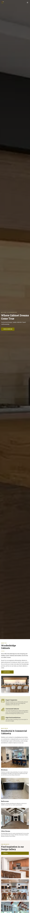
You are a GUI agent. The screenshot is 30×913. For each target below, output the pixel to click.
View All (5, 853)
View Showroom (7, 329)
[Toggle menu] (27, 2)
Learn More (7, 672)
